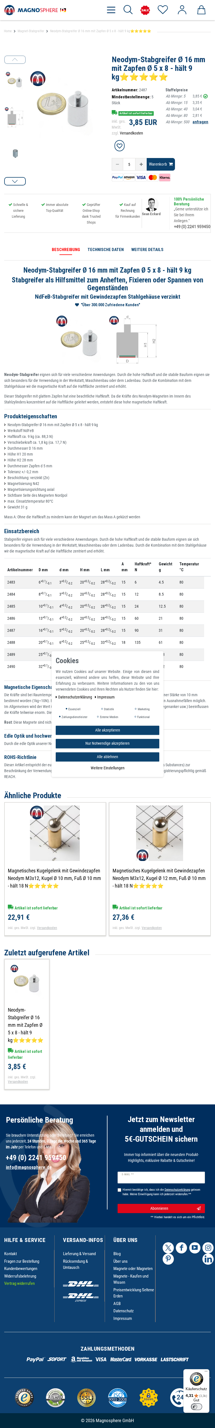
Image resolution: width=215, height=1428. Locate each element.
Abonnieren (159, 1208)
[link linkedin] (208, 1259)
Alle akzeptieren (107, 730)
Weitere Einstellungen (108, 768)
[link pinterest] (168, 1259)
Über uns (120, 1261)
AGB (117, 1303)
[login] (182, 10)
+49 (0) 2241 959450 (192, 226)
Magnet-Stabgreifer (31, 31)
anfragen (200, 122)
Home (8, 31)
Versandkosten (131, 133)
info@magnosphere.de (29, 1167)
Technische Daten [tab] (106, 249)
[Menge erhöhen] (141, 164)
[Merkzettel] (162, 10)
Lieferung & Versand (79, 1253)
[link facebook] (181, 1247)
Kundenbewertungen (20, 1268)
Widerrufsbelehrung (20, 1276)
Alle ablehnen (107, 756)
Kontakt (10, 1253)
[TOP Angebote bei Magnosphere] (145, 10)
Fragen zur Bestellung (21, 1261)
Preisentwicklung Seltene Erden (133, 1293)
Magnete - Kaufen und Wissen (130, 1279)
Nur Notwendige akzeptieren (107, 743)
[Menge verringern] (117, 164)
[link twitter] (168, 1247)
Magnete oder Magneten (133, 1268)
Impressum (122, 1318)
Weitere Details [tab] (147, 249)
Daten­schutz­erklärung (75, 697)
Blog (117, 1253)
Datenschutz (123, 1310)
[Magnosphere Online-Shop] (36, 10)
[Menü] (206, 1372)
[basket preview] (201, 10)
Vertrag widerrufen (19, 1283)
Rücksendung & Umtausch (75, 1264)
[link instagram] (208, 1247)
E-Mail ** (128, 1174)
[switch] (196, 1406)
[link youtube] (194, 1247)
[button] (15, 181)
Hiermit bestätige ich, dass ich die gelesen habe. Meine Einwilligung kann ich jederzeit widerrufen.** (161, 1192)
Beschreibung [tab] (66, 249)
